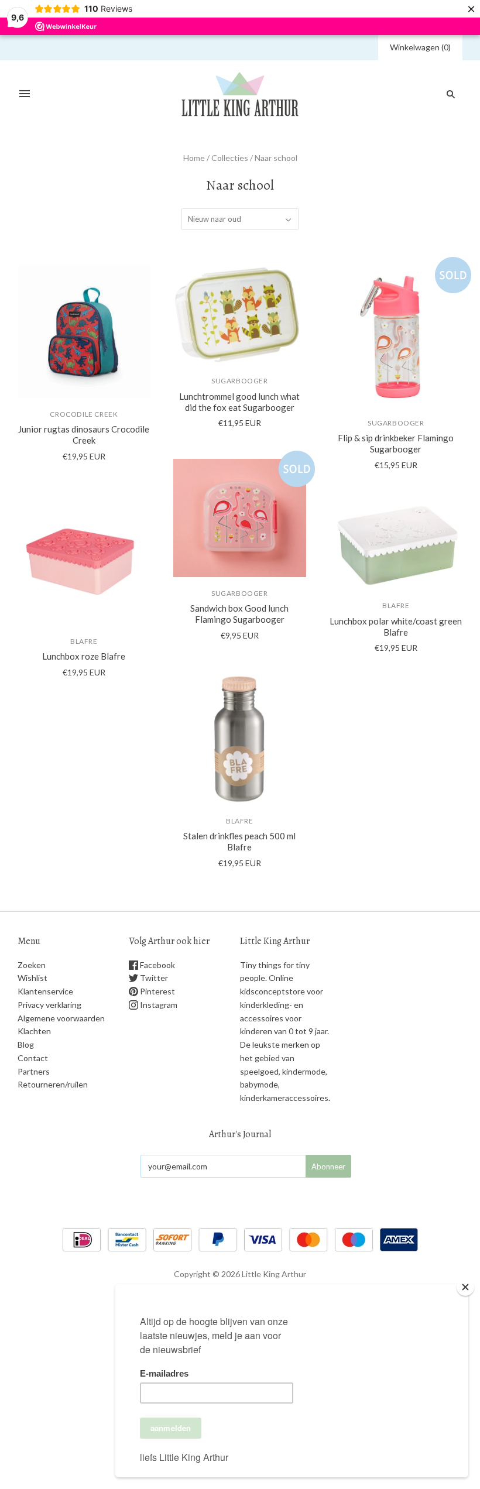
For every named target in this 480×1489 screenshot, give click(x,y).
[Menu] (25, 94)
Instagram (157, 1005)
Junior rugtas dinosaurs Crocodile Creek (83, 434)
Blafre (84, 641)
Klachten (34, 1031)
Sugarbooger (239, 380)
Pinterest (156, 991)
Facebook (156, 965)
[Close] (465, 1287)
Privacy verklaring (49, 1005)
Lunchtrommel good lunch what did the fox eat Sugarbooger (239, 402)
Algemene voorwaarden (61, 1018)
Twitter (153, 978)
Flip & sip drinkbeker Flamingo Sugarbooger (396, 443)
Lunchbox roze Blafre (83, 656)
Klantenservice (45, 991)
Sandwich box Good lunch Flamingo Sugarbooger (239, 614)
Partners (34, 1071)
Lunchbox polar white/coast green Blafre (396, 626)
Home (194, 158)
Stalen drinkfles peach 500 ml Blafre (239, 841)
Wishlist (32, 978)
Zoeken (32, 965)
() (420, 47)
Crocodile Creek (84, 414)
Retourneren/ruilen (53, 1084)
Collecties (229, 158)
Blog (26, 1044)
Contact (33, 1058)
